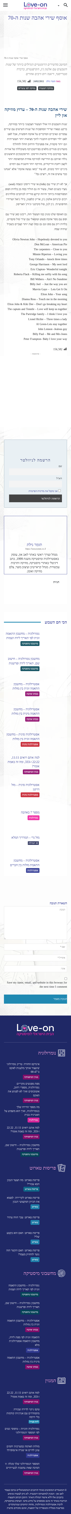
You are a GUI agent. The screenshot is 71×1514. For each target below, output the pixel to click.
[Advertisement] (35, 391)
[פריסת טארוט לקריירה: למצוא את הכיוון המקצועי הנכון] (54, 1202)
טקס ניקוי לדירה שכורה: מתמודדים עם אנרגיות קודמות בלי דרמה (23, 1413)
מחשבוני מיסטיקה (30, 643)
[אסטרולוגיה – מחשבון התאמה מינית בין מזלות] (54, 714)
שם (60, 466)
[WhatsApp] (40, 97)
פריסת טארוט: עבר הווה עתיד (23, 1217)
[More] (13, 97)
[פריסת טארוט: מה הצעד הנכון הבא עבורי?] (54, 1185)
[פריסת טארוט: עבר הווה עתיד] (54, 1220)
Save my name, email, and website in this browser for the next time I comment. (37, 984)
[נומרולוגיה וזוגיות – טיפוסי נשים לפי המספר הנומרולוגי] (54, 1433)
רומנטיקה (54, 586)
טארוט (35, 1206)
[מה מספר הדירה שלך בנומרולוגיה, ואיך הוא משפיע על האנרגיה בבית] (54, 1112)
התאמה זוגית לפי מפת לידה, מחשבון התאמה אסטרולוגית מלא (24, 1341)
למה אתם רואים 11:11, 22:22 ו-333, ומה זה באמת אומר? (23, 762)
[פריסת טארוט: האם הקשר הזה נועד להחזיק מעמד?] (54, 1255)
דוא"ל (59, 478)
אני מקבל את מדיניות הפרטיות (43, 491)
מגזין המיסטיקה (31, 771)
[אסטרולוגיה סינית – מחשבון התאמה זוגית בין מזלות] (54, 739)
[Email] (31, 97)
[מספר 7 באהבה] (54, 815)
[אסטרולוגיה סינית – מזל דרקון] (54, 790)
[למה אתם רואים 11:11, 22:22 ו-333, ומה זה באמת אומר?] (54, 765)
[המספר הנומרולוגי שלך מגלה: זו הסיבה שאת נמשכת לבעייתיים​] (54, 1468)
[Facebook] (58, 97)
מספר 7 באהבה (30, 812)
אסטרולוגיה (32, 870)
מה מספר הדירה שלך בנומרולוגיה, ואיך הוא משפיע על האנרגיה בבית (21, 1111)
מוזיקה (41, 582)
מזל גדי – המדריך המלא (25, 837)
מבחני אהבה (32, 693)
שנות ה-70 (33, 586)
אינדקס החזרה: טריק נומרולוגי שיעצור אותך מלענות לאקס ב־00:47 (23, 1068)
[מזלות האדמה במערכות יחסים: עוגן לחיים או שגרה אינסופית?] (54, 1451)
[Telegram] (22, 97)
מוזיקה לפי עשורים (26, 88)
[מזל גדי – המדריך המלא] (54, 840)
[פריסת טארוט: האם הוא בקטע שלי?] (54, 1237)
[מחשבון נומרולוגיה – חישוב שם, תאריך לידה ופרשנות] (54, 664)
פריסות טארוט (31, 1189)
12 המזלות (33, 843)
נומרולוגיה (33, 817)
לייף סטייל (34, 1421)
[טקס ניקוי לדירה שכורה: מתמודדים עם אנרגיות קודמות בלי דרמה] (54, 1415)
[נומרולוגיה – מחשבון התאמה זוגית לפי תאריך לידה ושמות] (54, 639)
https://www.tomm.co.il (35, 549)
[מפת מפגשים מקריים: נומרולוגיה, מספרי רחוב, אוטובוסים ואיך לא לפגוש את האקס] (54, 1089)
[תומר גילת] (64, 81)
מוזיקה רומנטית (46, 88)
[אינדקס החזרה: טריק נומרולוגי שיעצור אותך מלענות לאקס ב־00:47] (54, 1069)
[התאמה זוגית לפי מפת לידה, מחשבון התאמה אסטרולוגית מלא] (54, 1343)
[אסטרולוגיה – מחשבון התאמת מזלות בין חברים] (54, 866)
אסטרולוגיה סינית (30, 744)
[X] (49, 97)
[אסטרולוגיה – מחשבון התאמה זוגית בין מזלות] (54, 689)
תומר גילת (50, 81)
